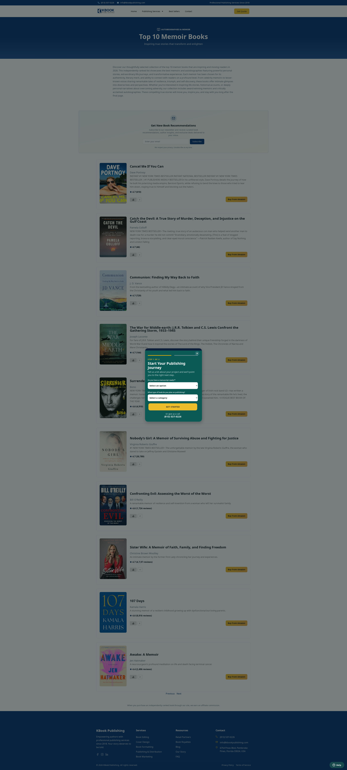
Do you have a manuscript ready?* (162, 380)
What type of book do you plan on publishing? (166, 392)
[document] (173, 385)
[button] (197, 353)
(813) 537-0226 (172, 416)
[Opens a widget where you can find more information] (336, 765)
